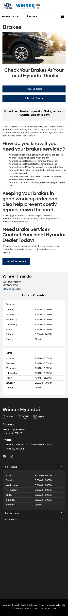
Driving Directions (12, 289)
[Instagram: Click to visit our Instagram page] (12, 456)
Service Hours (12, 513)
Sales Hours (11, 467)
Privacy (42, 605)
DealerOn (25, 605)
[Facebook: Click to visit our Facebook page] (5, 456)
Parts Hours (11, 519)
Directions (31, 16)
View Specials (34, 88)
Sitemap (33, 605)
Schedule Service (34, 98)
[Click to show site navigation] (63, 16)
